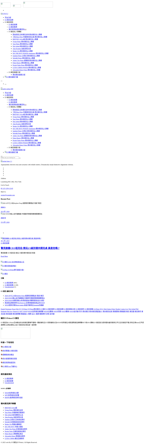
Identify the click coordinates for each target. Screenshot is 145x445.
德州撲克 (85, 311)
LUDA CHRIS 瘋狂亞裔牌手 (14, 438)
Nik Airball (132, 309)
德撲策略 (116, 311)
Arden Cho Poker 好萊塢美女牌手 (16, 429)
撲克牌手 (138, 311)
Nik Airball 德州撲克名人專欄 (23, 46)
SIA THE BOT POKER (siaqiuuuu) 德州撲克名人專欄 (30, 53)
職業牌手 (42, 314)
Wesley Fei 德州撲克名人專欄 (23, 51)
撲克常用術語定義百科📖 (17, 29)
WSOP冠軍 (57, 311)
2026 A (3, 207)
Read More (4, 256)
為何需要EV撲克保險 (10, 351)
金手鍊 (52, 314)
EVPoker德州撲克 (34, 309)
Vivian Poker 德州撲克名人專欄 (23, 41)
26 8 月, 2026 (5, 211)
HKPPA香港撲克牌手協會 (14, 397)
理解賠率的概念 (8, 354)
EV (20, 309)
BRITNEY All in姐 (11, 408)
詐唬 (47, 314)
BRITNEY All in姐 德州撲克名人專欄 (25, 39)
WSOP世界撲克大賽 (12, 393)
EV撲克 (43, 309)
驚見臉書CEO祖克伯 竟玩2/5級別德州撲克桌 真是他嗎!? (30, 248)
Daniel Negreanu (6, 309)
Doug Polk (15, 309)
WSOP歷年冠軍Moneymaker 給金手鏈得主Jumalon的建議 (24, 305)
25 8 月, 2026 (5, 222)
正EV (34, 314)
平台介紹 (8, 17)
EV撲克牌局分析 (69, 309)
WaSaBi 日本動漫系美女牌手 (14, 422)
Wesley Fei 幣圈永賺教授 (13, 424)
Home (7, 233)
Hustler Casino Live (122, 309)
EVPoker (24, 309)
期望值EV (24, 314)
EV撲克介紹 (7, 347)
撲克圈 (132, 311)
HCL (101, 309)
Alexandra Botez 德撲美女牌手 (15, 436)
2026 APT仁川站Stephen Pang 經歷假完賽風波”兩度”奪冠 (24, 296)
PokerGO (16, 311)
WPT (21, 311)
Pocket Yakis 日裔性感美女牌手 (15, 431)
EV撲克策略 (89, 309)
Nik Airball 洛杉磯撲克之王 (14, 415)
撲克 (127, 311)
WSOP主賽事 (48, 311)
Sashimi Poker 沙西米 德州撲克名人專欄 (26, 56)
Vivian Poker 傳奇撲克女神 (14, 410)
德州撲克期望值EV (95, 311)
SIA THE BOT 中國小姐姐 (14, 426)
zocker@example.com (8, 195)
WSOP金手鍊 (74, 311)
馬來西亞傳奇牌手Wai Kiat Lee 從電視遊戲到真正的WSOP (25, 303)
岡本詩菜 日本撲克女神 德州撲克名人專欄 (27, 34)
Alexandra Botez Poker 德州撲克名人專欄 (26, 70)
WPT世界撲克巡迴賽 (12, 395)
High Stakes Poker (109, 309)
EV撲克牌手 (80, 309)
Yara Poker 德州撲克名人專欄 (23, 44)
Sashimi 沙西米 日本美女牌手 (15, 419)
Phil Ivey (10, 311)
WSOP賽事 (65, 311)
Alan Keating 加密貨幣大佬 (22, 48)
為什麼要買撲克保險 (10, 358)
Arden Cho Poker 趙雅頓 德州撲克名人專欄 (27, 60)
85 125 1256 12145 (7, 188)
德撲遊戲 (122, 311)
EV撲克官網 (9, 20)
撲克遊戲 (9, 314)
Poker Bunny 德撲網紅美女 (14, 434)
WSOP (25, 311)
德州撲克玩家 (107, 311)
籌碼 (37, 314)
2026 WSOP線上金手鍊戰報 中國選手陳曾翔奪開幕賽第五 (25, 298)
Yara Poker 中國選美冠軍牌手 (15, 412)
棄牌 (29, 314)
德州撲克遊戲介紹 (19, 74)
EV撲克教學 (13, 27)
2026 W (3, 218)
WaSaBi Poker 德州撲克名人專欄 (24, 58)
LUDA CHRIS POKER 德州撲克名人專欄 (27, 67)
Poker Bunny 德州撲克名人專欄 (23, 63)
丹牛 (80, 311)
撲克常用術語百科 (9, 362)
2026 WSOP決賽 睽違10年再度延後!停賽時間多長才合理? (24, 300)
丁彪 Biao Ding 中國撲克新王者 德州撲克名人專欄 (30, 37)
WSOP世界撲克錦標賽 (35, 311)
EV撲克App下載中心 (10, 366)
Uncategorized (9, 287)
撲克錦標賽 (17, 314)
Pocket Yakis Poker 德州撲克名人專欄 (25, 65)
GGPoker (97, 309)
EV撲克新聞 (13, 24)
